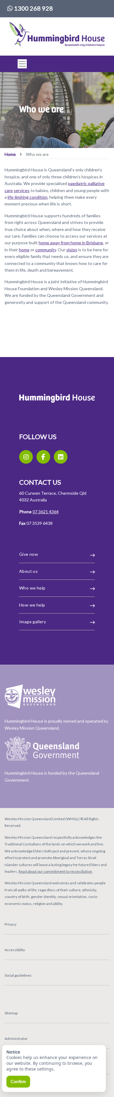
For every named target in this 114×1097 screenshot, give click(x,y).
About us (28, 571)
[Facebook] (43, 457)
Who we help (32, 587)
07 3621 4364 (46, 511)
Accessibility (15, 949)
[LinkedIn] (60, 457)
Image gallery (32, 621)
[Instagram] (26, 457)
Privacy (10, 924)
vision (71, 249)
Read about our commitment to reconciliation (55, 871)
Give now (28, 554)
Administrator (16, 1038)
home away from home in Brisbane (71, 242)
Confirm (18, 1081)
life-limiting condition (27, 197)
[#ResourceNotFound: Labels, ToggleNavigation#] (20, 64)
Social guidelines (18, 975)
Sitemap (11, 1013)
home (24, 249)
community (45, 249)
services (21, 190)
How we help (32, 604)
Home (10, 154)
